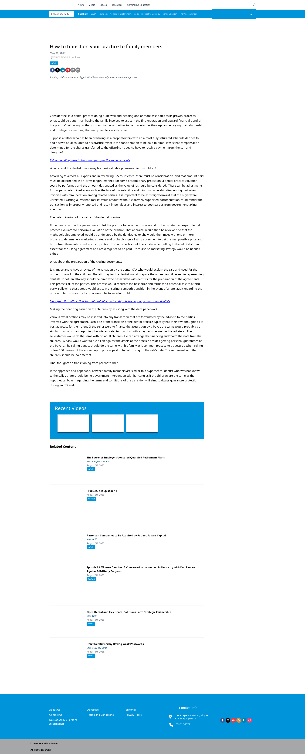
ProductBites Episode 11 (102, 491)
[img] (61, 5)
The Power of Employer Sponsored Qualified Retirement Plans (126, 457)
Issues (103, 4)
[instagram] (249, 720)
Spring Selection (170, 14)
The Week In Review (188, 14)
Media (91, 4)
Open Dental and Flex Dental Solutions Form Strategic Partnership (129, 612)
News (81, 4)
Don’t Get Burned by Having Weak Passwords (115, 644)
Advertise (93, 709)
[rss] (238, 720)
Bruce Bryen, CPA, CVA (66, 57)
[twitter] (57, 70)
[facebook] (52, 70)
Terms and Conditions (100, 715)
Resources (117, 4)
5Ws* (93, 14)
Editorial (131, 709)
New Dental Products (108, 14)
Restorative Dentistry (150, 14)
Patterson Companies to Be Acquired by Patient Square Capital (126, 535)
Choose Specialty (60, 13)
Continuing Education (138, 4)
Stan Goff (92, 539)
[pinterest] (67, 70)
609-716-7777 (183, 724)
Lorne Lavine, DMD (97, 647)
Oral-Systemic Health (129, 14)
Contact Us (55, 715)
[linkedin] (62, 70)
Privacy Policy (134, 715)
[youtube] (233, 720)
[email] (72, 70)
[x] (228, 720)
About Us (54, 709)
